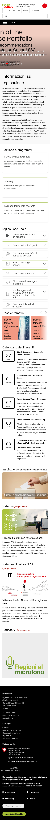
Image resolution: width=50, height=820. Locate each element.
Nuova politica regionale (11, 730)
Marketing (9, 798)
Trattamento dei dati (10, 738)
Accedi (25, 10)
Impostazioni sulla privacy (10, 771)
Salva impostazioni (13, 806)
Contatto (5, 727)
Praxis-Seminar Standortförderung (31, 398)
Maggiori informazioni (33, 785)
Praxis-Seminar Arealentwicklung (31, 419)
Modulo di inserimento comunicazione (26, 495)
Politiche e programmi (17, 149)
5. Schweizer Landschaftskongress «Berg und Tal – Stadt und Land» (32, 441)
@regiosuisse (20, 506)
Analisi (32, 798)
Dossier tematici (13, 313)
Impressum (7, 735)
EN (19, 10)
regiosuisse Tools (14, 228)
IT (4, 10)
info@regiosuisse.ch (10, 715)
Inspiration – (24, 469)
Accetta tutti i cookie (14, 814)
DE (9, 10)
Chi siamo (35, 10)
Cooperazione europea (11, 733)
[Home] (7, 5)
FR (14, 10)
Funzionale (34, 792)
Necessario (10, 792)
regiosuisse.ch (8, 718)
